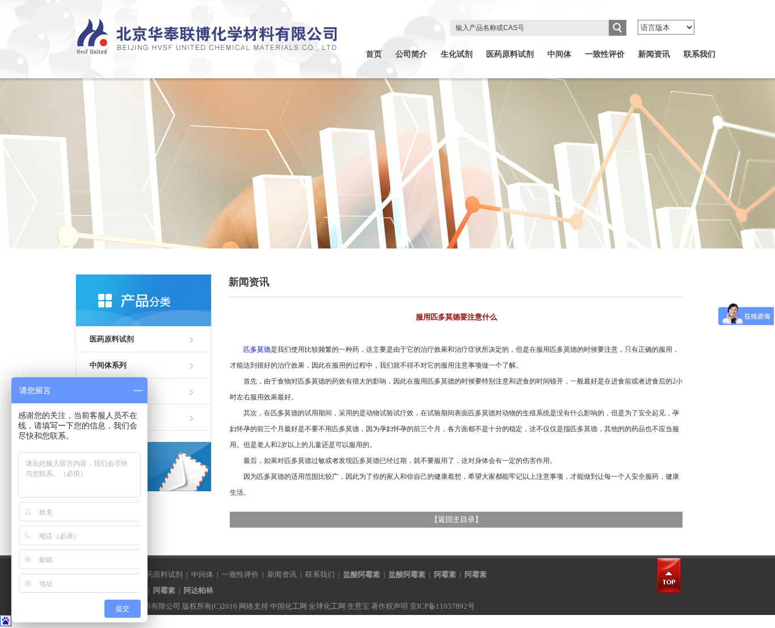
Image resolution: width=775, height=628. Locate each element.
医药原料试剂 (510, 54)
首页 (374, 54)
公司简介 (411, 54)
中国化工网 (288, 606)
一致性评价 (605, 54)
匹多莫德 (257, 349)
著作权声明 (389, 606)
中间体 (559, 54)
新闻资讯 (654, 54)
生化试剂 (457, 54)
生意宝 (358, 606)
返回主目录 (456, 519)
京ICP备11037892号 (442, 606)
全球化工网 (327, 606)
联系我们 (699, 54)
